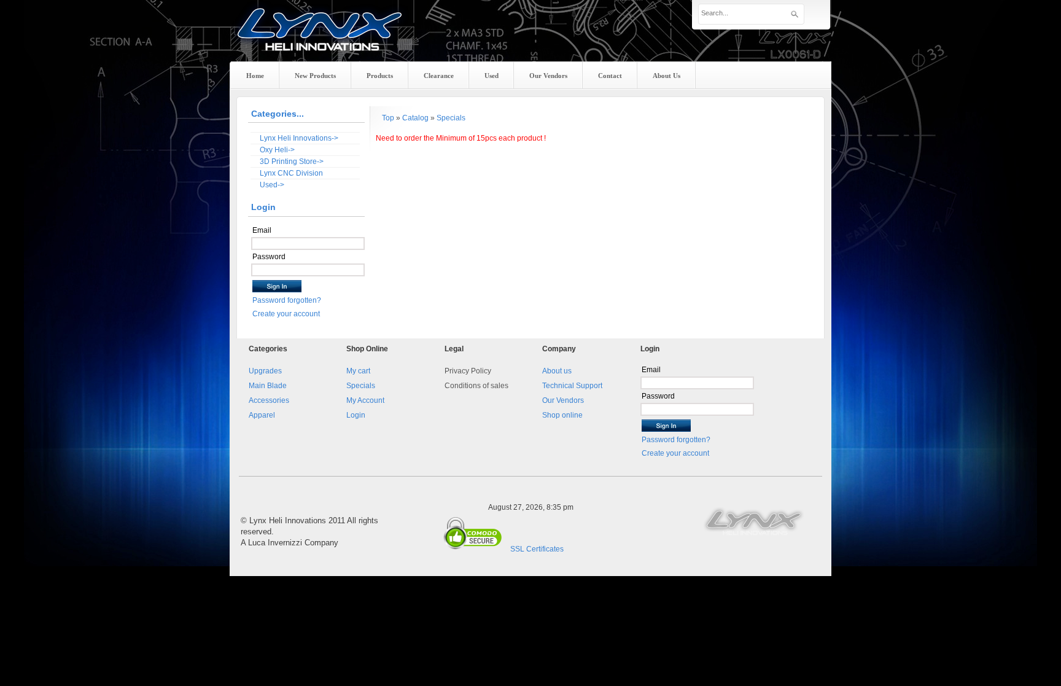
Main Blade (268, 385)
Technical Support (572, 385)
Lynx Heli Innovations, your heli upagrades (320, 40)
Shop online (562, 415)
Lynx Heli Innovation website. (755, 521)
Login (355, 415)
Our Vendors (563, 400)
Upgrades (265, 371)
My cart (358, 371)
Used (491, 75)
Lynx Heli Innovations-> (299, 138)
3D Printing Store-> (292, 161)
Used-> (272, 185)
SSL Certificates (537, 549)
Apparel (262, 415)
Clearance (439, 75)
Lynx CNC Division (291, 173)
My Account (365, 400)
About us (557, 371)
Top (388, 118)
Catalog (415, 118)
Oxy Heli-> (277, 150)
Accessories (269, 400)
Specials (451, 118)
